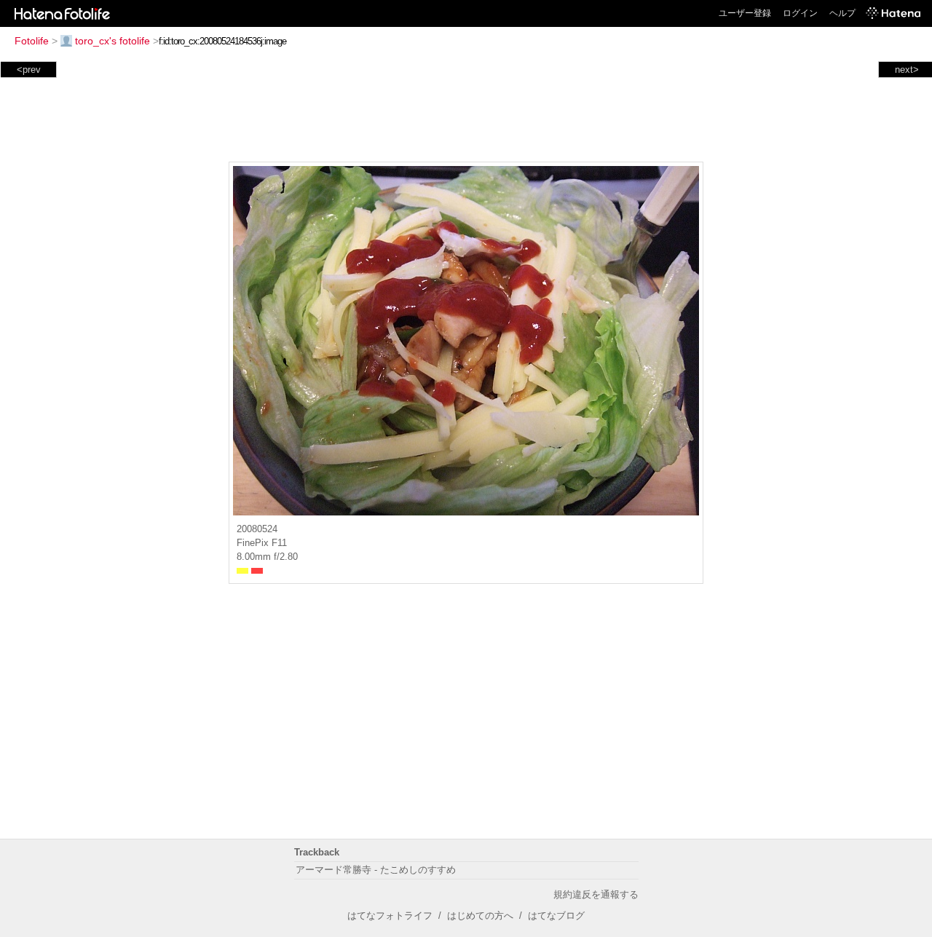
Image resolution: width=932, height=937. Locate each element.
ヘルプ (842, 13)
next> (907, 69)
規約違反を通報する (596, 894)
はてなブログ (556, 915)
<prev (29, 69)
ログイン (800, 13)
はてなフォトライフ (390, 915)
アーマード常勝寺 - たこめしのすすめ (376, 869)
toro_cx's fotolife (112, 41)
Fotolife (32, 41)
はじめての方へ (480, 915)
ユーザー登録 (745, 13)
